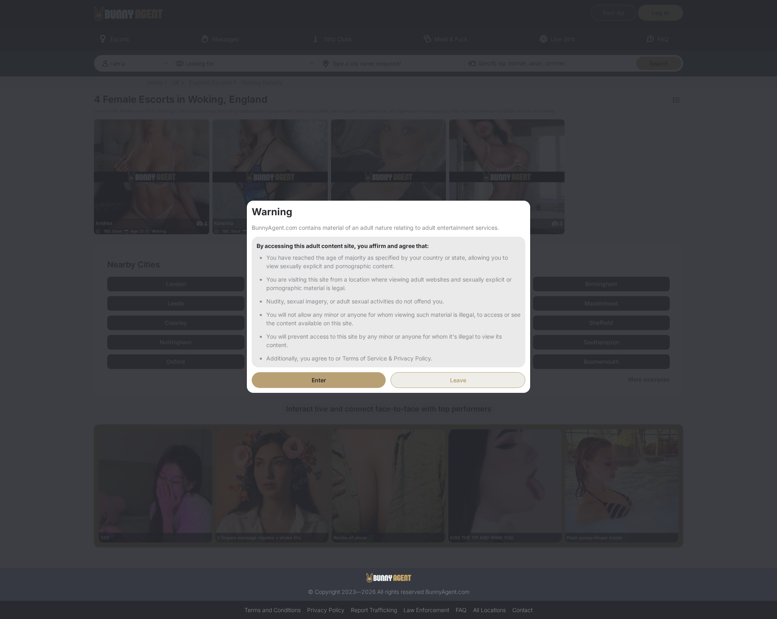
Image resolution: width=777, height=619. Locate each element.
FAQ (461, 609)
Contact (522, 609)
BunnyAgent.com (447, 591)
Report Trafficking (374, 609)
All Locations (489, 609)
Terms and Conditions (272, 609)
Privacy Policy (325, 609)
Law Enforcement (426, 609)
